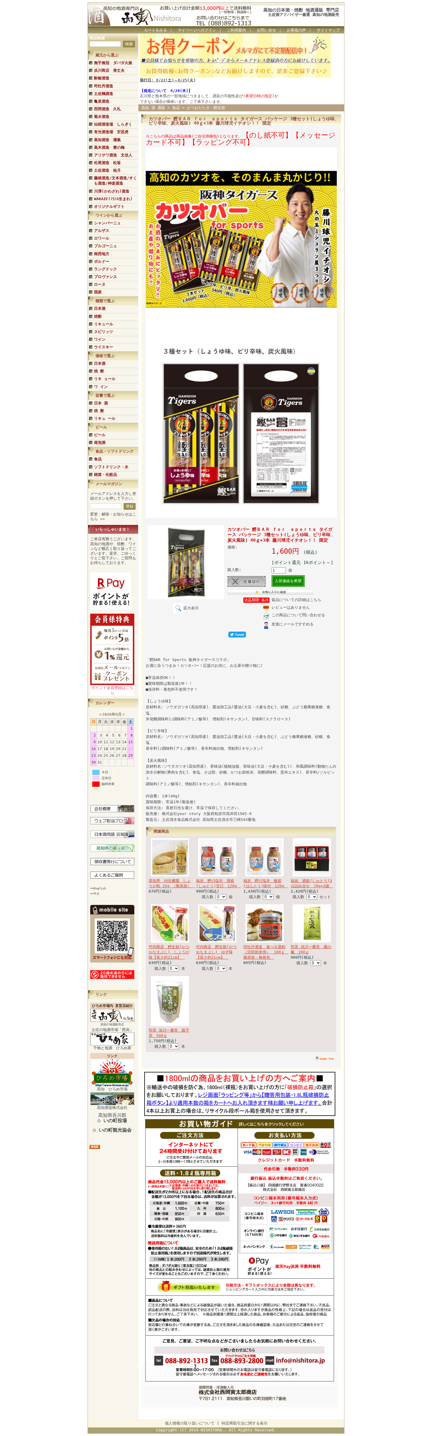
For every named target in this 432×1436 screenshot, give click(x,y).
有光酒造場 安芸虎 (111, 132)
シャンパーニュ (107, 223)
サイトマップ (328, 30)
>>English (98, 888)
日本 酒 (101, 403)
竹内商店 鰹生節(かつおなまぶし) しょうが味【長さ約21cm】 (169, 952)
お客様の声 (296, 30)
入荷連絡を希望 (288, 581)
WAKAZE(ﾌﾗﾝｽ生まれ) (113, 199)
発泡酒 (100, 442)
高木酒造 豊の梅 (109, 147)
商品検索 (97, 38)
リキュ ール (104, 418)
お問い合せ (266, 30)
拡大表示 (191, 608)
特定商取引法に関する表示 (244, 1423)
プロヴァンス (105, 277)
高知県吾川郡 (112, 1117)
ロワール (101, 238)
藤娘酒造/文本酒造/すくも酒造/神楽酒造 (115, 180)
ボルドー (101, 261)
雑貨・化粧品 (105, 474)
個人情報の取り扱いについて (190, 1423)
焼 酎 (99, 371)
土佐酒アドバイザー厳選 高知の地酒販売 (303, 14)
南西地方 (101, 254)
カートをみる (155, 30)
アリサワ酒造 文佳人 (113, 155)
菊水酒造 (101, 116)
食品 (98, 459)
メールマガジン (109, 484)
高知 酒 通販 (153, 108)
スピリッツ (103, 331)
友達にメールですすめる (293, 624)
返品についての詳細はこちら (296, 600)
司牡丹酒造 (103, 86)
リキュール (103, 324)
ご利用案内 (236, 30)
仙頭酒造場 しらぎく (113, 124)
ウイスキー (103, 347)
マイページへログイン (197, 30)
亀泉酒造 (101, 101)
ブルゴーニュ (105, 246)
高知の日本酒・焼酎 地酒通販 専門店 (301, 9)
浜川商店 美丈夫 (109, 70)
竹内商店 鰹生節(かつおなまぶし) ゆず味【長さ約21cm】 (216, 952)
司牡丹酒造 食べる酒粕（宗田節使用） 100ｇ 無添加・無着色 (266, 952)
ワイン (100, 339)
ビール (100, 435)
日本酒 (100, 308)
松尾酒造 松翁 (107, 162)
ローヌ (100, 284)
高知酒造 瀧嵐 (107, 140)
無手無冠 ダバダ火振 (113, 63)
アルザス (101, 230)
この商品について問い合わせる (298, 615)
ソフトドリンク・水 (111, 467)
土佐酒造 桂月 (107, 170)
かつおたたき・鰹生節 (206, 108)
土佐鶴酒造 (103, 93)
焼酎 (98, 316)
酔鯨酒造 (101, 78)
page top (327, 1058)
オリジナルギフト (109, 206)
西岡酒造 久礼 (107, 109)
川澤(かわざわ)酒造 (111, 191)
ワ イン (101, 386)
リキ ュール (104, 378)
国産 (98, 292)
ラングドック (105, 269)
